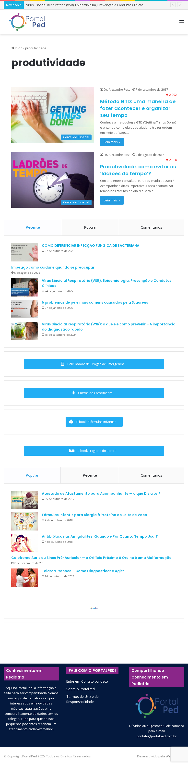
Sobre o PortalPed (80, 689)
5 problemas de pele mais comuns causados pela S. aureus (95, 302)
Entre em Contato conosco (87, 681)
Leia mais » (112, 142)
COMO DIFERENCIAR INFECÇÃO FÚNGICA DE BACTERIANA (90, 245)
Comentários (151, 227)
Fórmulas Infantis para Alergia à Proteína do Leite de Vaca (94, 514)
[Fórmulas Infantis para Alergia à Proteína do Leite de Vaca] (24, 521)
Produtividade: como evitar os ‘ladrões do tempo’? (138, 170)
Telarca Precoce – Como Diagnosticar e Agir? (83, 570)
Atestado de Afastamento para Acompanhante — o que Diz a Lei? (101, 493)
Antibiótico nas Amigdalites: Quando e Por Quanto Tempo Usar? (100, 536)
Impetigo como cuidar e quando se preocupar (52, 267)
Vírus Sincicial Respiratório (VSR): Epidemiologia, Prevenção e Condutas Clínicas (84, 5)
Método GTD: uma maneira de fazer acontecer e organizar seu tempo (138, 108)
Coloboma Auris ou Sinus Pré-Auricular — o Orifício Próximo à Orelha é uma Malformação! (92, 557)
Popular (90, 227)
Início (18, 48)
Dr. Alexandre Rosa (117, 89)
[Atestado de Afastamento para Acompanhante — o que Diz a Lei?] (24, 500)
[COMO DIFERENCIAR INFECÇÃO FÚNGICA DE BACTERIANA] (24, 252)
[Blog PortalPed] (27, 22)
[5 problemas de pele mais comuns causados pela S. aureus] (24, 309)
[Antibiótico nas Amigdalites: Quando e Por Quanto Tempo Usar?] (24, 543)
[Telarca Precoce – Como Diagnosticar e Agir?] (24, 577)
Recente (33, 227)
